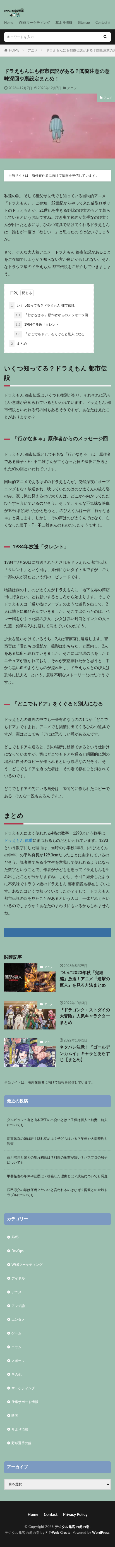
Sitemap (84, 22)
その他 (16, 1374)
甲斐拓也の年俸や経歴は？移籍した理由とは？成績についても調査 (57, 1176)
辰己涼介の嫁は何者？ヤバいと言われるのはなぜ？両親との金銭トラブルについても (57, 1192)
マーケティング (23, 1388)
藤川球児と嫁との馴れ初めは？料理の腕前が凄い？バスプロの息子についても (57, 1160)
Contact (101, 22)
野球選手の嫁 (21, 1443)
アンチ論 (18, 1306)
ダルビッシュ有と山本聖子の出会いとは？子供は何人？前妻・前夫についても (57, 1122)
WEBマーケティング (34, 22)
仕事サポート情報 (24, 1402)
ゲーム (16, 1333)
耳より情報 (64, 22)
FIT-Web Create (58, 1532)
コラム (16, 1347)
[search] (105, 37)
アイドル (18, 1278)
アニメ (33, 50)
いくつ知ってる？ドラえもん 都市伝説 (43, 305)
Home (8, 22)
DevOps (17, 1251)
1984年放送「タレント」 (39, 324)
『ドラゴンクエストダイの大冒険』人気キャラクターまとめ (85, 1016)
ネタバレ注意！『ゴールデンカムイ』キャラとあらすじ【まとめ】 (85, 1053)
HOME (14, 50)
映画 (14, 1415)
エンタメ (18, 1319)
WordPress (100, 1532)
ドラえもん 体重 (18, 841)
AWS (15, 1237)
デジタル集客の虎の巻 (72, 1527)
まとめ (19, 343)
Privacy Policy (75, 1515)
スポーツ (18, 1360)
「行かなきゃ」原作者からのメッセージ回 (52, 315)
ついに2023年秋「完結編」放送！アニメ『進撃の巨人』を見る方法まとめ (85, 979)
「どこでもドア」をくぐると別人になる (50, 334)
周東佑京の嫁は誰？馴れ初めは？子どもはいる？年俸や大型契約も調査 (57, 1141)
